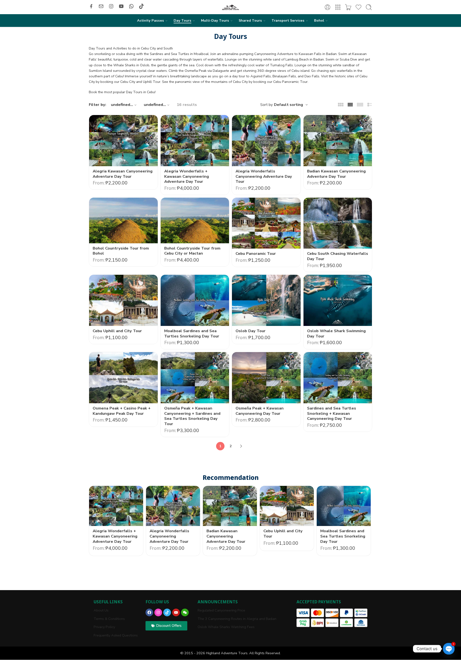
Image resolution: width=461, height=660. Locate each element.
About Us (101, 610)
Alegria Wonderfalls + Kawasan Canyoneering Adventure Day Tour (186, 176)
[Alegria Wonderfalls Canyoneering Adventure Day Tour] (266, 140)
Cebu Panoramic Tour (256, 253)
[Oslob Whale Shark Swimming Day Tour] (337, 300)
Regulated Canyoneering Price (221, 610)
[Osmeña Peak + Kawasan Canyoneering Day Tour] (266, 377)
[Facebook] (149, 612)
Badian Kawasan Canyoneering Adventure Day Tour (336, 173)
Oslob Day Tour (251, 331)
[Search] (368, 7)
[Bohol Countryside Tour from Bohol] (123, 220)
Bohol (319, 20)
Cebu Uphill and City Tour (117, 331)
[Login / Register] (327, 7)
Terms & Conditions (109, 618)
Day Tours (182, 20)
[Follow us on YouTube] (121, 6)
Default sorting (288, 104)
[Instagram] (158, 612)
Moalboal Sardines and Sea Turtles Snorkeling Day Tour (191, 333)
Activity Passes (150, 20)
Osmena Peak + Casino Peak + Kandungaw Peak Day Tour (122, 410)
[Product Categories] (337, 7)
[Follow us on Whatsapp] (131, 6)
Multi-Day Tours (215, 20)
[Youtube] (176, 612)
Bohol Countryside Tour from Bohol (121, 250)
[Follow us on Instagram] (111, 6)
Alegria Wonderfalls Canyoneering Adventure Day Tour (264, 176)
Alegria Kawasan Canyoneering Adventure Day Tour (122, 173)
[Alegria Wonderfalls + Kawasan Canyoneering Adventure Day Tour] (195, 140)
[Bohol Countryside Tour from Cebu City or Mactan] (195, 220)
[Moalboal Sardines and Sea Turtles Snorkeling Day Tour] (195, 300)
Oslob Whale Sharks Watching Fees (226, 626)
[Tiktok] (167, 612)
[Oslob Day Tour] (266, 300)
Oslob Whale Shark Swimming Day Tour (336, 333)
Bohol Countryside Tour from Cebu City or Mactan (192, 250)
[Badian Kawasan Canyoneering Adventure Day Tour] (337, 140)
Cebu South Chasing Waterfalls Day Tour (337, 256)
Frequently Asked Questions (116, 635)
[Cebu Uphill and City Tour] (123, 300)
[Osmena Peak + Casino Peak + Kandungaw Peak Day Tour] (123, 377)
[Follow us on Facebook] (91, 6)
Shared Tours (250, 20)
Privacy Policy (104, 626)
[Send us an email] (101, 6)
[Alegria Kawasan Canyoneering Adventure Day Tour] (123, 140)
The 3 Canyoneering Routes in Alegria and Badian (237, 618)
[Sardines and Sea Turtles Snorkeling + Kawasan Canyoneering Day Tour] (337, 377)
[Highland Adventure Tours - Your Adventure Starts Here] (230, 7)
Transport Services (288, 20)
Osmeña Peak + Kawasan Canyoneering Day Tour (260, 410)
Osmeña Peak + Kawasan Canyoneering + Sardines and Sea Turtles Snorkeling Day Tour (192, 416)
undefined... (122, 104)
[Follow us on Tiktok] (141, 6)
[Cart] (348, 7)
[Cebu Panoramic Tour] (266, 223)
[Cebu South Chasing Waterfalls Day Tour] (337, 223)
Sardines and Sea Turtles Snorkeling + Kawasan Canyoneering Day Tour (331, 413)
